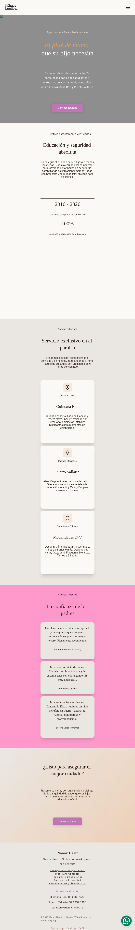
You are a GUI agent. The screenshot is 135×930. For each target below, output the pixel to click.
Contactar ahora (67, 821)
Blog (58, 873)
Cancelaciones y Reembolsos (67, 883)
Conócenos (65, 870)
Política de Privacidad (67, 880)
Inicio (53, 870)
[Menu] (128, 7)
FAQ (64, 873)
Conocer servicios (67, 107)
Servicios (79, 870)
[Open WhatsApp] (126, 921)
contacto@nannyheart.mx (68, 907)
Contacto (74, 873)
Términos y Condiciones (67, 877)
